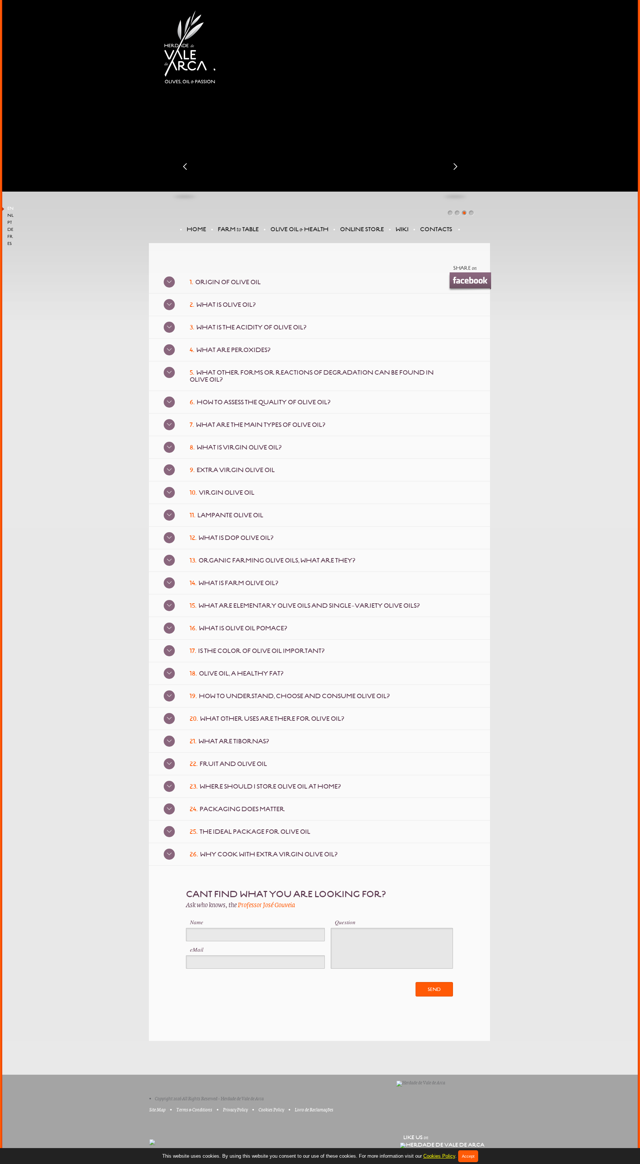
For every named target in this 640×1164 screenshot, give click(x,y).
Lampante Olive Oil (226, 515)
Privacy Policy (235, 1109)
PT (9, 222)
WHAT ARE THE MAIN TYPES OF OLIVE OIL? (257, 425)
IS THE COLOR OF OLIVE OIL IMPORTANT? (257, 651)
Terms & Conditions (194, 1109)
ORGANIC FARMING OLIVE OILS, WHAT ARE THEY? (272, 560)
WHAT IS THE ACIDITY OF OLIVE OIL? (248, 327)
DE (10, 230)
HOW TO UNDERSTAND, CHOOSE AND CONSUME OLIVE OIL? (290, 696)
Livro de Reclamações (314, 1109)
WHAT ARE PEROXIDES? (230, 350)
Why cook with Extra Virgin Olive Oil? (263, 854)
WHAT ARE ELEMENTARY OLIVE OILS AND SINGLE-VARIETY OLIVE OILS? (305, 605)
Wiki (402, 229)
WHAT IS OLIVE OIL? (223, 305)
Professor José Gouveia (266, 905)
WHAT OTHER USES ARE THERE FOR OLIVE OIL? (267, 718)
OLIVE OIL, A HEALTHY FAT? (236, 673)
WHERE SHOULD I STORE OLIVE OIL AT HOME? (265, 786)
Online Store (362, 229)
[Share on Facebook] (469, 281)
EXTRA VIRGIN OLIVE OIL (232, 470)
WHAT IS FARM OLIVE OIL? (234, 583)
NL (10, 215)
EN (10, 208)
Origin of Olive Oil (225, 282)
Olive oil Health (299, 229)
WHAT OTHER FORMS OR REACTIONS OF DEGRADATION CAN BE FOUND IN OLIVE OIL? (312, 376)
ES (9, 244)
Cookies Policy (439, 1156)
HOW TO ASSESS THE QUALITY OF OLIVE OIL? (260, 402)
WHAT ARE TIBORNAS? (229, 741)
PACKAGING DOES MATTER (237, 809)
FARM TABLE (238, 229)
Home (196, 229)
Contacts (436, 229)
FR (10, 237)
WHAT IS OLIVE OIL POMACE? (238, 628)
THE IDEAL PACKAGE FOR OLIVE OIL (250, 832)
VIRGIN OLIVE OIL (222, 492)
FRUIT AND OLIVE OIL (228, 764)
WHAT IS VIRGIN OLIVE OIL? (235, 447)
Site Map (157, 1109)
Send (434, 989)
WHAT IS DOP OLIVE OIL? (231, 538)
